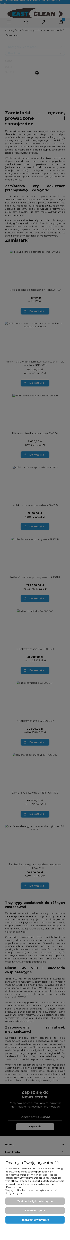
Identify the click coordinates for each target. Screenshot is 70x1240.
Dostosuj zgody (35, 1210)
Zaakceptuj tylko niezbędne (35, 1201)
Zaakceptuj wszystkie (35, 1219)
